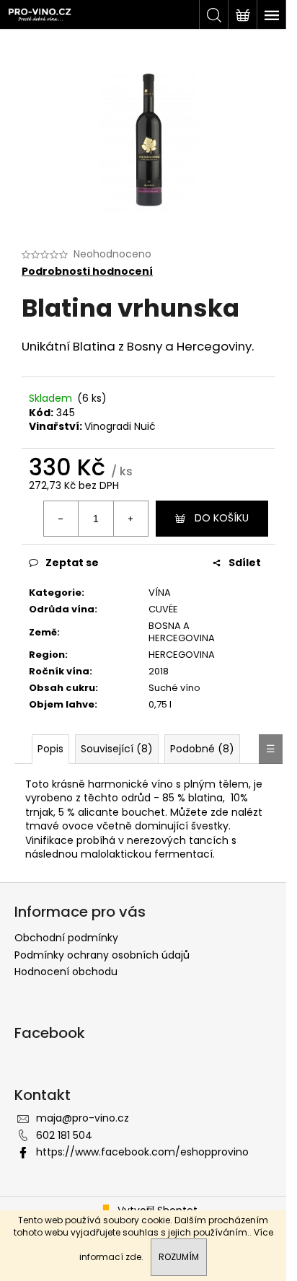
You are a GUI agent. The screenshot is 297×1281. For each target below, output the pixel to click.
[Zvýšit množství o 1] (130, 518)
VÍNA (159, 592)
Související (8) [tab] (117, 748)
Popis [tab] (50, 748)
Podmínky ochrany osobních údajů (102, 955)
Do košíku (222, 518)
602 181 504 (64, 1135)
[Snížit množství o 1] (61, 518)
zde (133, 1257)
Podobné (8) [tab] (202, 748)
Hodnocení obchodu (66, 971)
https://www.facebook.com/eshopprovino (142, 1152)
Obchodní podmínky (66, 937)
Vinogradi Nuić (120, 426)
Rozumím (179, 1257)
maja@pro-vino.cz (82, 1118)
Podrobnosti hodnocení (87, 271)
